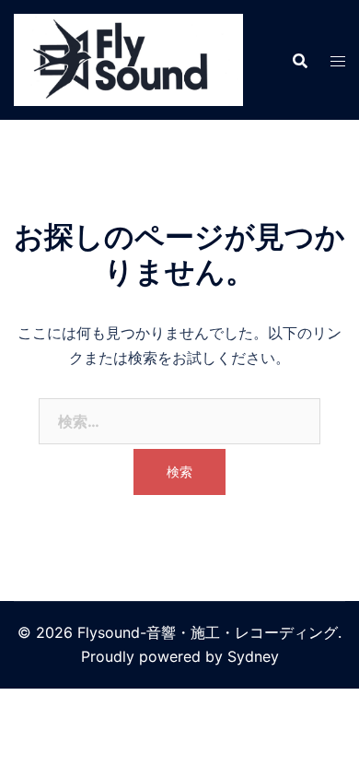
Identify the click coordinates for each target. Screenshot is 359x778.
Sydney (253, 656)
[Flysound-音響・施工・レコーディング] (128, 58)
